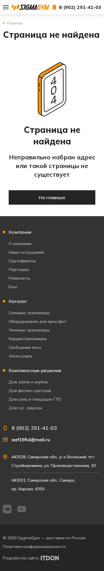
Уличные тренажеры (29, 330)
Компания (20, 232)
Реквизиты (19, 278)
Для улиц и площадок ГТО (35, 399)
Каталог (18, 301)
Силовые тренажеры (29, 312)
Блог (13, 286)
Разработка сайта (21, 558)
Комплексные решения (35, 370)
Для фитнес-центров (30, 390)
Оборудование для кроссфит (38, 321)
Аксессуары (20, 356)
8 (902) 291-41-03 (80, 7)
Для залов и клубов (28, 382)
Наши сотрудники (26, 252)
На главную (52, 197)
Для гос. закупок (25, 407)
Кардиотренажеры (28, 338)
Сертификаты (22, 260)
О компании (20, 243)
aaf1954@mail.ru (31, 439)
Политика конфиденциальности (34, 546)
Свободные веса (25, 347)
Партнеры (19, 269)
